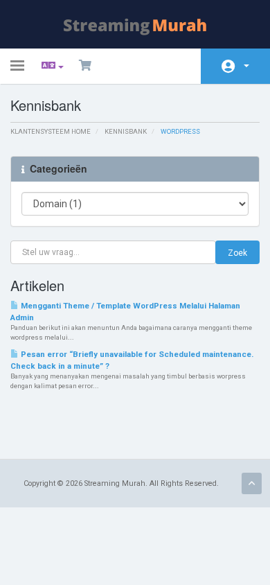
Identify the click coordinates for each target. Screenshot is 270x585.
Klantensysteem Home (50, 131)
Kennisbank (126, 131)
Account (235, 66)
